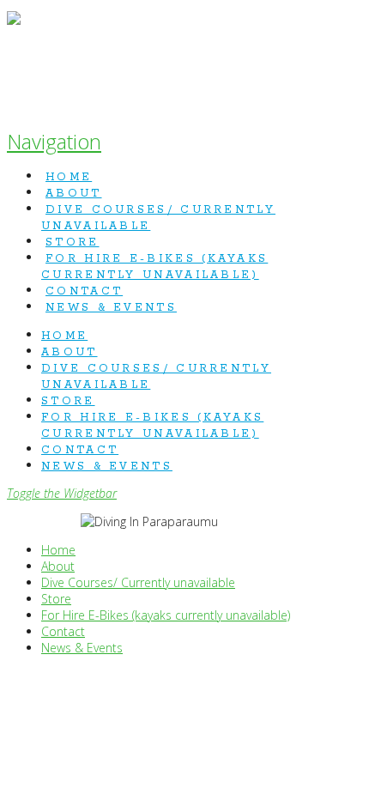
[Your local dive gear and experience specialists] (14, 60)
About (58, 566)
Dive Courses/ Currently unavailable (138, 582)
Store (56, 599)
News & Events (82, 647)
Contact (63, 631)
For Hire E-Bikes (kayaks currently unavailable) (165, 615)
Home (58, 550)
